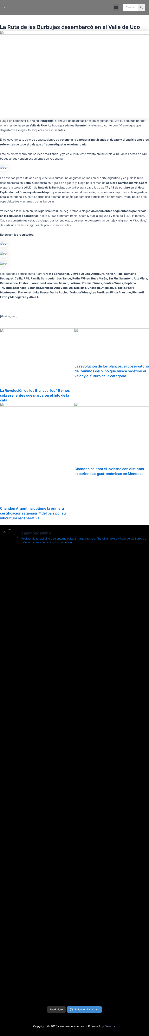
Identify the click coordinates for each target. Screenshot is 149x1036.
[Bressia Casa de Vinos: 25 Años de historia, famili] (111, 624)
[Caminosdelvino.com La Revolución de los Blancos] (111, 801)
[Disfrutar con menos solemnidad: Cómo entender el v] (38, 968)
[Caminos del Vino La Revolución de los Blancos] (38, 794)
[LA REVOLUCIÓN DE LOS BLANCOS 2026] (38, 819)
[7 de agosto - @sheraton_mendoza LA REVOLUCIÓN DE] (111, 949)
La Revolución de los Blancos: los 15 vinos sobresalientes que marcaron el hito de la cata (35, 395)
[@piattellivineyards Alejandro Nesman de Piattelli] (111, 578)
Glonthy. (110, 1026)
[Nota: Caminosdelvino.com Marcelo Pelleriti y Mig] (38, 578)
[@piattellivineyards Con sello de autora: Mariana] (111, 845)
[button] (116, 7)
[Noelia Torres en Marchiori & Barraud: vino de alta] (111, 903)
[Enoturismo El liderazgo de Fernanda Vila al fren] (38, 893)
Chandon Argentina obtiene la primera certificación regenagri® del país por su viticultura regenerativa (33, 513)
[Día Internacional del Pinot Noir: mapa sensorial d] (38, 696)
